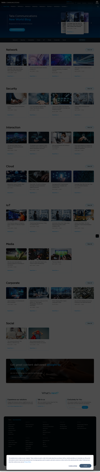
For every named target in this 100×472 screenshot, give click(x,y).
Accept (85, 465)
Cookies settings (73, 465)
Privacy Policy (27, 462)
